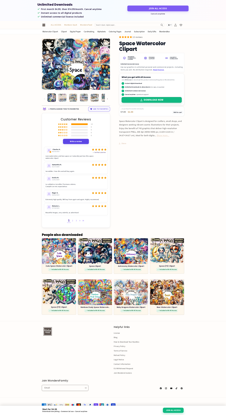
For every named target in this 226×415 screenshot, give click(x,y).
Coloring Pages (115, 31)
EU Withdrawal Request (123, 368)
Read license (158, 69)
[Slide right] (107, 98)
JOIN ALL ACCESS (158, 8)
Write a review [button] (76, 141)
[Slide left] (44, 98)
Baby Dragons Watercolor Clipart (131, 307)
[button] (63, 124)
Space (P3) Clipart (59, 307)
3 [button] (76, 220)
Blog (115, 337)
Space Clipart (95, 266)
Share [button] (123, 143)
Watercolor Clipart (50, 31)
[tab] (131, 58)
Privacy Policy (119, 346)
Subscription (139, 31)
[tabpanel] (152, 67)
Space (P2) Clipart (167, 266)
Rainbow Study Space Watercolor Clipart (95, 307)
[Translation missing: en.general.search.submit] (162, 25)
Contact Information (122, 364)
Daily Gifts (152, 31)
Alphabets (101, 31)
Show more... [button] (163, 135)
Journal (127, 31)
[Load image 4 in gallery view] (84, 98)
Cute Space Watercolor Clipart (59, 266)
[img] (99, 149)
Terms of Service (120, 350)
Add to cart (178, 112)
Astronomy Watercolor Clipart (131, 266)
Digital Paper (75, 31)
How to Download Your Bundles (126, 342)
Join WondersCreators (123, 373)
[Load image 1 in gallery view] (52, 98)
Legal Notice (119, 359)
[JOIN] (85, 388)
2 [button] (72, 220)
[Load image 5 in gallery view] (95, 98)
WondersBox (164, 31)
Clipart (64, 31)
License (117, 333)
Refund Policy (119, 355)
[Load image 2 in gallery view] (62, 98)
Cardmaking (89, 31)
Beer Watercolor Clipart (167, 307)
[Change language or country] (169, 25)
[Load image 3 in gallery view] (73, 98)
